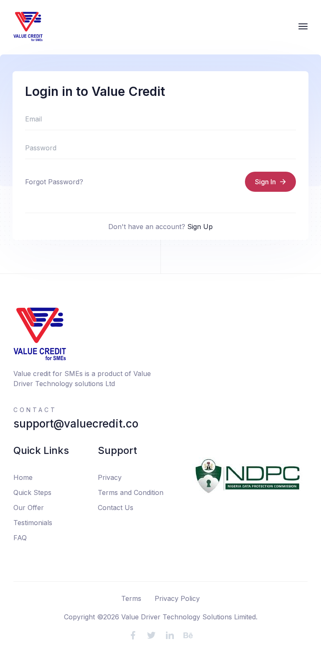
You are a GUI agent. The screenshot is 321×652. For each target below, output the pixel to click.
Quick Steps (32, 492)
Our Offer (28, 507)
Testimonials (32, 522)
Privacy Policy (177, 598)
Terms (131, 598)
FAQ (20, 537)
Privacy (110, 477)
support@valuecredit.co (75, 423)
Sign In (265, 182)
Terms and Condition (130, 492)
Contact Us (115, 507)
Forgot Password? (54, 182)
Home (23, 477)
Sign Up (200, 226)
